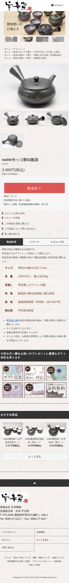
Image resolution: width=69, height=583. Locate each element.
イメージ (34, 242)
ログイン (6, 540)
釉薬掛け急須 (40, 58)
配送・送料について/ (41, 558)
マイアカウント (9, 532)
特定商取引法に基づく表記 (17, 200)
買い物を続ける (12, 234)
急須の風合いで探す (22, 55)
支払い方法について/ (22, 558)
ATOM (37, 565)
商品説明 (11, 242)
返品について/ (58, 558)
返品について (10, 196)
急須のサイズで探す (22, 52)
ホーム (7, 49)
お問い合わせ (8, 547)
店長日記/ (58, 561)
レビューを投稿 (12, 217)
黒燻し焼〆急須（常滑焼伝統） (48, 55)
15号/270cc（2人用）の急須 (47, 52)
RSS (31, 565)
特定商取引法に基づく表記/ (18, 561)
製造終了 (34, 188)
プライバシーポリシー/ (41, 561)
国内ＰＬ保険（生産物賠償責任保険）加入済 (26, 204)
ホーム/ (8, 558)
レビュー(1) (57, 242)
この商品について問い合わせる (19, 228)
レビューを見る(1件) (14, 213)
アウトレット (19, 49)
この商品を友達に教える (16, 223)
